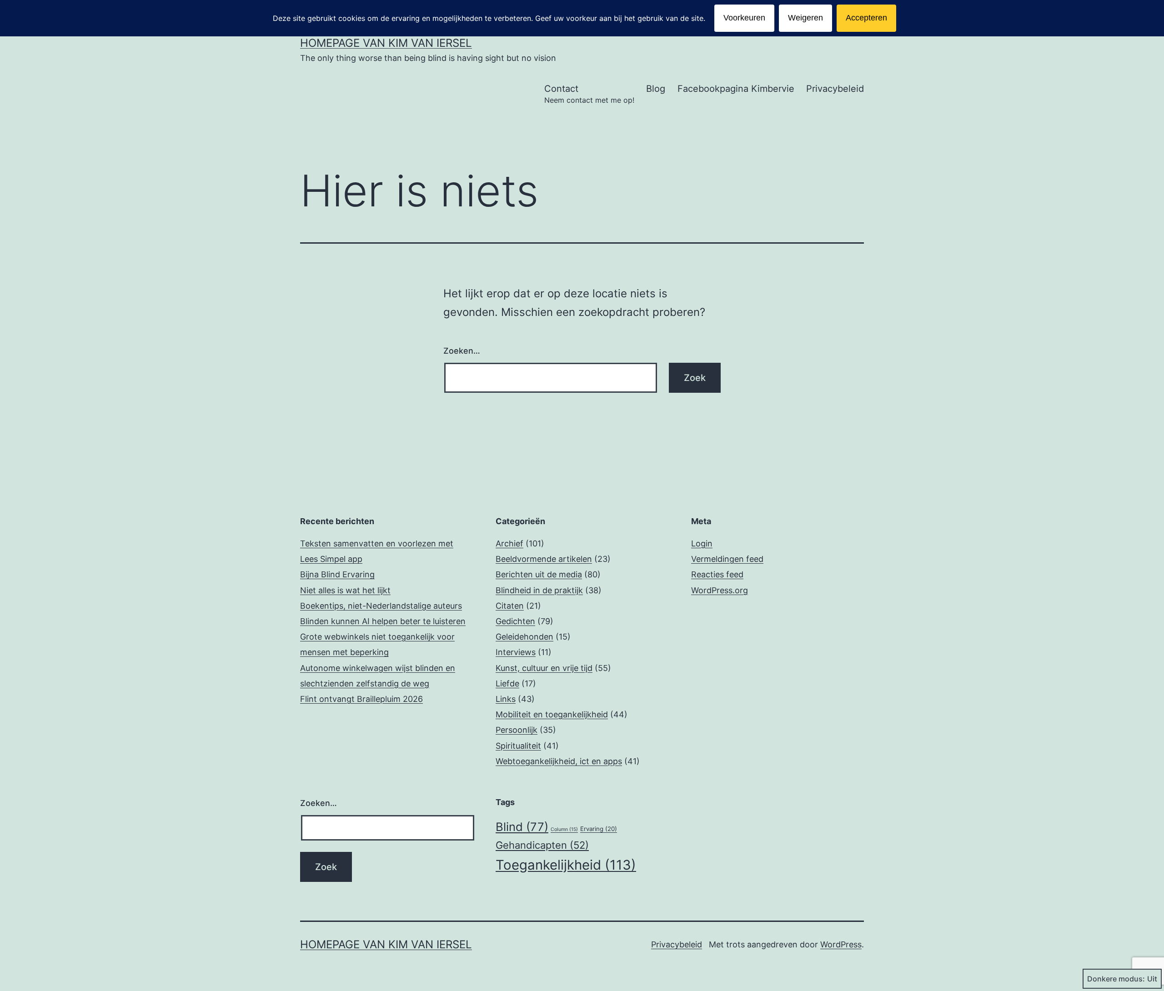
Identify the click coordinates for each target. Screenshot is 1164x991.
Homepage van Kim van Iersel (386, 43)
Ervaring (598, 828)
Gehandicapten (542, 845)
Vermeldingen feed (727, 559)
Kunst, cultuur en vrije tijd (544, 668)
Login (701, 543)
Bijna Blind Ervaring (337, 574)
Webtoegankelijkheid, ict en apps (559, 761)
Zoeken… (461, 350)
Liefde (507, 683)
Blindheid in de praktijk (539, 590)
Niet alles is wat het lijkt (345, 590)
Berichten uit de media (539, 574)
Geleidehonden (524, 636)
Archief (509, 543)
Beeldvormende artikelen (544, 559)
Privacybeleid (835, 88)
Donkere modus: (1116, 978)
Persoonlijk (516, 730)
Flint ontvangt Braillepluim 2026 (361, 699)
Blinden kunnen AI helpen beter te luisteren (383, 621)
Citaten (510, 606)
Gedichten (515, 621)
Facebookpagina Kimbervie (735, 88)
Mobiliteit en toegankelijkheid (552, 714)
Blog (655, 88)
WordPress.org (719, 590)
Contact (589, 94)
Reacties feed (717, 574)
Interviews (516, 652)
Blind (522, 827)
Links (506, 699)
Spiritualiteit (518, 746)
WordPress (841, 944)
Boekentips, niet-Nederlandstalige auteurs (381, 606)
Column (564, 829)
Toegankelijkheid (566, 865)
